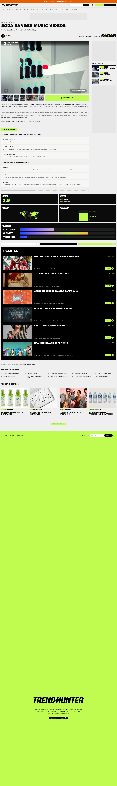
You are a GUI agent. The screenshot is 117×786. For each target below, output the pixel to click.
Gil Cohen (10, 36)
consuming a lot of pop (67, 104)
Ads (37, 9)
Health (14, 22)
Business (42, 9)
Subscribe (108, 435)
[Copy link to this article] (102, 35)
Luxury (56, 9)
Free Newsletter (109, 5)
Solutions (39, 5)
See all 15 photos (9, 129)
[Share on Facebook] (108, 35)
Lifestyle (10, 22)
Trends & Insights (28, 5)
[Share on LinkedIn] (105, 35)
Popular (8, 9)
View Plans (99, 5)
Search (86, 5)
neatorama (88, 36)
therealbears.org (96, 36)
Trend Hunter (4, 22)
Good (51, 9)
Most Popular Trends (29, 364)
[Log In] (92, 5)
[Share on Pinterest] (114, 35)
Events (46, 5)
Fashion (62, 9)
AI (12, 9)
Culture (26, 9)
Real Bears (35, 104)
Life (21, 9)
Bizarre (68, 9)
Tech (17, 9)
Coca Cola (18, 104)
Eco (47, 9)
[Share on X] (111, 35)
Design (32, 9)
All (3, 9)
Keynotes (74, 9)
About (52, 5)
